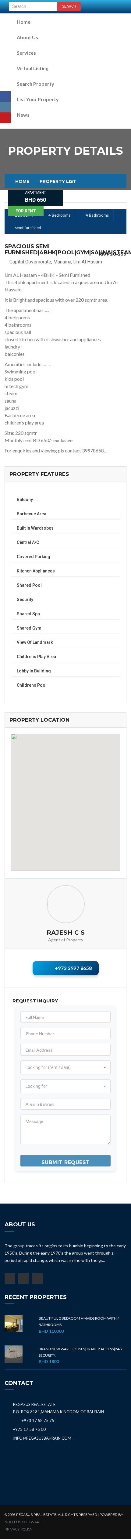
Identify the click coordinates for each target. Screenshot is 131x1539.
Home (23, 22)
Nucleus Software (23, 1522)
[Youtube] (5, 117)
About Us (27, 37)
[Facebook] (5, 96)
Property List (58, 181)
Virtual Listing (32, 68)
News (23, 115)
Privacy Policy (18, 1529)
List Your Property (38, 99)
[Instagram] (5, 107)
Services (26, 53)
